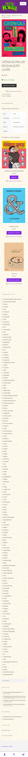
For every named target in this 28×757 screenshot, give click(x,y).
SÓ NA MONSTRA (7, 623)
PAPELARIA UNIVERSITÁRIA (9, 565)
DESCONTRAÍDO (7, 382)
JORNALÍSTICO (6, 489)
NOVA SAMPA (6, 547)
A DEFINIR (5, 306)
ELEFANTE (5, 405)
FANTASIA (5, 420)
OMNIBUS (5, 555)
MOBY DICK (5, 530)
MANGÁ (5, 509)
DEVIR (4, 385)
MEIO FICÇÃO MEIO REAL (8, 517)
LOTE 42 (5, 504)
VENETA (5, 667)
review (9, 730)
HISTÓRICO (6, 461)
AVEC (4, 332)
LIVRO (4, 499)
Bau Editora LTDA (7, 339)
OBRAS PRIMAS (6, 550)
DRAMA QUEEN (6, 390)
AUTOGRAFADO (6, 329)
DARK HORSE (6, 375)
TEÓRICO (5, 641)
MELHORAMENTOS (7, 519)
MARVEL (5, 512)
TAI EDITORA (6, 636)
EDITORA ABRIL (6, 393)
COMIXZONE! (6, 360)
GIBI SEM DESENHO (7, 441)
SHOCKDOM (6, 618)
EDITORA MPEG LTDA (8, 398)
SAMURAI (5, 611)
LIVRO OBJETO (6, 502)
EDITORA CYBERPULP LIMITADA (10, 395)
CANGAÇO (5, 352)
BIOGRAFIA (5, 344)
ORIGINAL (5, 557)
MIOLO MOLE (6, 524)
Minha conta (4, 754)
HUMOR (5, 466)
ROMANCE (5, 606)
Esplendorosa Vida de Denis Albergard (12, 716)
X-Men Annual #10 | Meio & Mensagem (12, 692)
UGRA (4, 659)
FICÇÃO (5, 428)
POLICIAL (5, 583)
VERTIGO (5, 669)
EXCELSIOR (5, 418)
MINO (4, 522)
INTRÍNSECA (6, 481)
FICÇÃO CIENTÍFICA (7, 431)
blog (2, 730)
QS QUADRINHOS (7, 596)
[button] (24, 21)
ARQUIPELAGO (6, 324)
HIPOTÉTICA (6, 459)
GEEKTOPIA (6, 438)
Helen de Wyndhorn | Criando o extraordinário (13, 704)
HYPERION (5, 469)
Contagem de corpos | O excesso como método (14, 700)
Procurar (14, 754)
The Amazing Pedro (7, 719)
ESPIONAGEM (6, 413)
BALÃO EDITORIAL (7, 337)
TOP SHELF (5, 651)
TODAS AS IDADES (7, 646)
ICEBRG (5, 471)
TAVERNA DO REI (7, 639)
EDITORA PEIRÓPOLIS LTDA (9, 400)
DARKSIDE (5, 377)
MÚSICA (5, 535)
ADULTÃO (5, 314)
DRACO (5, 388)
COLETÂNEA (6, 357)
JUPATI (5, 492)
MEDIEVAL (5, 514)
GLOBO (5, 443)
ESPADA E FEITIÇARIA (8, 410)
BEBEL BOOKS (6, 342)
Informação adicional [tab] (7, 103)
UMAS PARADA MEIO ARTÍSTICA (10, 661)
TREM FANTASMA (7, 656)
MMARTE (5, 527)
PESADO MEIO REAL (7, 570)
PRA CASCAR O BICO (7, 585)
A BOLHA (5, 304)
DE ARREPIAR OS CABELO (9, 380)
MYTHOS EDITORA (7, 537)
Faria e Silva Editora (8, 423)
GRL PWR (5, 448)
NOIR (4, 545)
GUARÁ (4, 451)
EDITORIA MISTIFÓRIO (8, 403)
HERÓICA (5, 456)
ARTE (4, 327)
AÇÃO (4, 309)
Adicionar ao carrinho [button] (14, 232)
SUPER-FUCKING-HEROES (9, 631)
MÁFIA (4, 507)
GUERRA (5, 453)
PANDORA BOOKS (7, 560)
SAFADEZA (5, 608)
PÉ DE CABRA (6, 568)
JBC (4, 484)
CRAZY (4, 370)
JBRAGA (5, 486)
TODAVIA (9, 15)
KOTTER (5, 497)
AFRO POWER (6, 316)
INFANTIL (5, 479)
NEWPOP (5, 542)
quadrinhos (6, 730)
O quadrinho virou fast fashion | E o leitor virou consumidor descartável (14, 697)
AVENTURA (5, 334)
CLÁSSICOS (6, 355)
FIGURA (5, 436)
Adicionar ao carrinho (9, 85)
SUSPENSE (5, 634)
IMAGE (4, 474)
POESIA (5, 580)
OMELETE (5, 552)
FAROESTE (5, 426)
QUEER (4, 598)
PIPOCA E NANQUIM (7, 573)
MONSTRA (5, 532)
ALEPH (4, 319)
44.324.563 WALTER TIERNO (9, 301)
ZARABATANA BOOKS (8, 674)
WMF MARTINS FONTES (8, 672)
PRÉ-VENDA (6, 590)
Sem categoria (6, 613)
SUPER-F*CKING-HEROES (9, 628)
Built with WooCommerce (8, 748)
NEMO (4, 540)
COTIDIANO (6, 367)
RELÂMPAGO (6, 601)
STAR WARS (6, 626)
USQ (4, 664)
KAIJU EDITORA (6, 494)
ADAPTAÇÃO (6, 311)
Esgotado (14, 177)
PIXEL (4, 575)
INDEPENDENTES (7, 476)
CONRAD (5, 365)
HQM (4, 464)
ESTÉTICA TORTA (7, 415)
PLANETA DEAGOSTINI (8, 578)
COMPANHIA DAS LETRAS (9, 362)
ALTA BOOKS (6, 322)
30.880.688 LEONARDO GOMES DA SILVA (12, 299)
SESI (4, 616)
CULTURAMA (6, 372)
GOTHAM (5, 446)
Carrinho (21, 753)
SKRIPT (5, 621)
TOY (4, 654)
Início (4, 15)
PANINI (4, 563)
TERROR (5, 644)
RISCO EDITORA (7, 603)
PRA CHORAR (6, 588)
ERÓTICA (5, 408)
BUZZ (4, 349)
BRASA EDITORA (7, 347)
